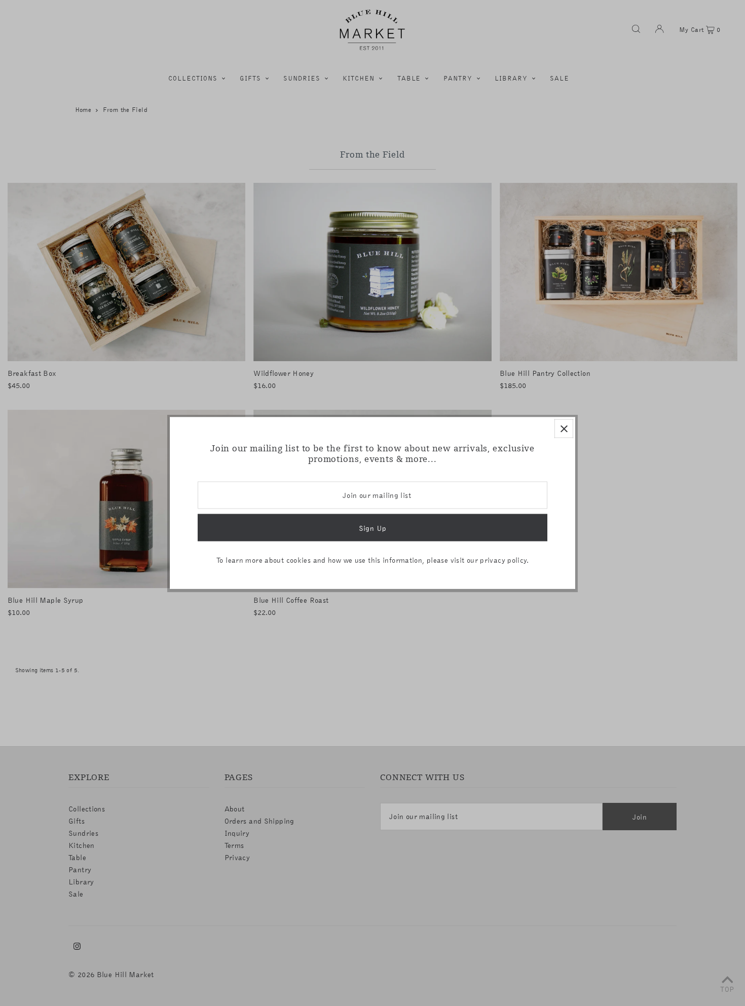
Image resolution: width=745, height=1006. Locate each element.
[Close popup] (564, 429)
